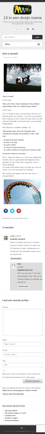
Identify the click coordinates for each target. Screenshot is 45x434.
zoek (37, 37)
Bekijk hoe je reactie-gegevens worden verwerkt (19, 390)
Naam (4, 340)
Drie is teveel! (10, 53)
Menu (7, 44)
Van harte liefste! (11, 410)
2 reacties (14, 57)
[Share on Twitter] (12, 212)
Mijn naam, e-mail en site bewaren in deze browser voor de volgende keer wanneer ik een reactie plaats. (21, 375)
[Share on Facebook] (6, 212)
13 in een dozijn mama (23, 18)
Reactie (5, 307)
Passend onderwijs (12, 420)
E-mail (4, 350)
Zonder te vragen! (11, 418)
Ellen (19, 264)
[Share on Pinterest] (18, 212)
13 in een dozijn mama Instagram (28, 29)
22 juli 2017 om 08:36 (17, 239)
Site (3, 361)
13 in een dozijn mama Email (33, 29)
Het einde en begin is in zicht (15, 413)
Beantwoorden (16, 258)
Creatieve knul (10, 415)
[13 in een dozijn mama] (22, 428)
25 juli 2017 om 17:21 (25, 270)
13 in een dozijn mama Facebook (12, 29)
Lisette (12, 236)
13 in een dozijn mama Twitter (17, 29)
